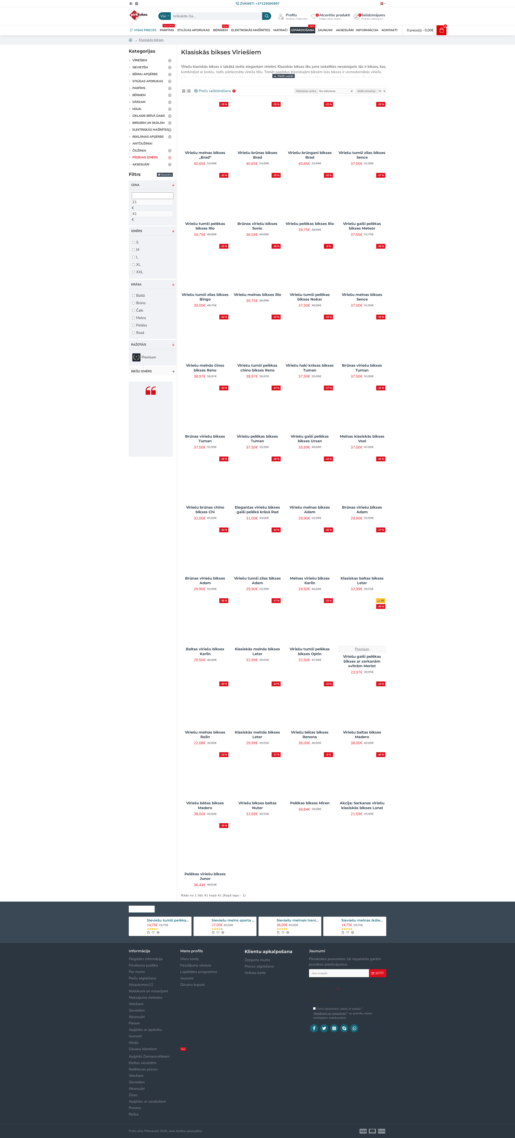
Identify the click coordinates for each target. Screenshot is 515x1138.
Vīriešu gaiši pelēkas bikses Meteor (362, 226)
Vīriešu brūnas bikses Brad (257, 155)
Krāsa (136, 284)
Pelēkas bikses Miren (310, 803)
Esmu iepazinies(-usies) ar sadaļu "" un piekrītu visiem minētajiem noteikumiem (342, 1013)
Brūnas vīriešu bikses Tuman (362, 367)
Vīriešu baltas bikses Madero (362, 734)
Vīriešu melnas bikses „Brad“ (205, 155)
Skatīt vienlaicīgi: (366, 91)
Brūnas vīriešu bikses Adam (362, 509)
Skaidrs (166, 174)
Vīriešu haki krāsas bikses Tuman (310, 367)
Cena (135, 185)
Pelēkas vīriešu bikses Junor (205, 876)
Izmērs (136, 231)
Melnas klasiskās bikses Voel (362, 438)
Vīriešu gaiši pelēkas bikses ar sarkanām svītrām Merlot (362, 661)
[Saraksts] (188, 90)
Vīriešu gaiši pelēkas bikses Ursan (310, 438)
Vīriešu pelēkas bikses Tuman (257, 438)
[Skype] (344, 1028)
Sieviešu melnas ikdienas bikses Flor (363, 920)
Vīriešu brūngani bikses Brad (310, 155)
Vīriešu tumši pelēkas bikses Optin (310, 651)
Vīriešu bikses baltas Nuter (257, 805)
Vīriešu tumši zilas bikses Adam (257, 580)
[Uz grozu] (148, 933)
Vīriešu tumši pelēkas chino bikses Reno (257, 367)
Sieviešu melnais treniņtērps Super (298, 920)
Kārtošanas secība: (306, 91)
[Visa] (363, 1131)
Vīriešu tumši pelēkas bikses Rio (205, 226)
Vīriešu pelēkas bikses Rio (310, 224)
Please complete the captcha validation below (322, 995)
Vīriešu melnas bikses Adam (309, 509)
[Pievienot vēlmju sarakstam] (153, 933)
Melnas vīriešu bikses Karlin (310, 580)
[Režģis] (183, 90)
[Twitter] (324, 1028)
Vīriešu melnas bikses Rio (257, 294)
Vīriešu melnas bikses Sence (362, 297)
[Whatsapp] (354, 1028)
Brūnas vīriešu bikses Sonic (257, 226)
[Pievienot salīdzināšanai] (158, 933)
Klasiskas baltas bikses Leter (362, 580)
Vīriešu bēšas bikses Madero (205, 805)
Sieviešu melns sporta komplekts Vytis (233, 920)
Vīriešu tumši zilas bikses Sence (362, 155)
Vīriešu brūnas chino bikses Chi (205, 509)
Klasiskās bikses (151, 40)
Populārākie (141, 908)
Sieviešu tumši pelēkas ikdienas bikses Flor (168, 920)
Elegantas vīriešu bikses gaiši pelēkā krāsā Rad (257, 509)
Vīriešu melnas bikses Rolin (205, 734)
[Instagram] (334, 1028)
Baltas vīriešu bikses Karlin (205, 651)
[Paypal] (381, 1131)
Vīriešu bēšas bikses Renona (310, 734)
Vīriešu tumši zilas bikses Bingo (205, 297)
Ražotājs (138, 345)
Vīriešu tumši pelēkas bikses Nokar (310, 297)
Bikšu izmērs (141, 371)
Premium (362, 649)
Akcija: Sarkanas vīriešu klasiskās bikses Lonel (362, 805)
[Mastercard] (372, 1131)
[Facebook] (314, 1028)
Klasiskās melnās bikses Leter (257, 651)
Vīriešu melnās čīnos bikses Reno (205, 367)
